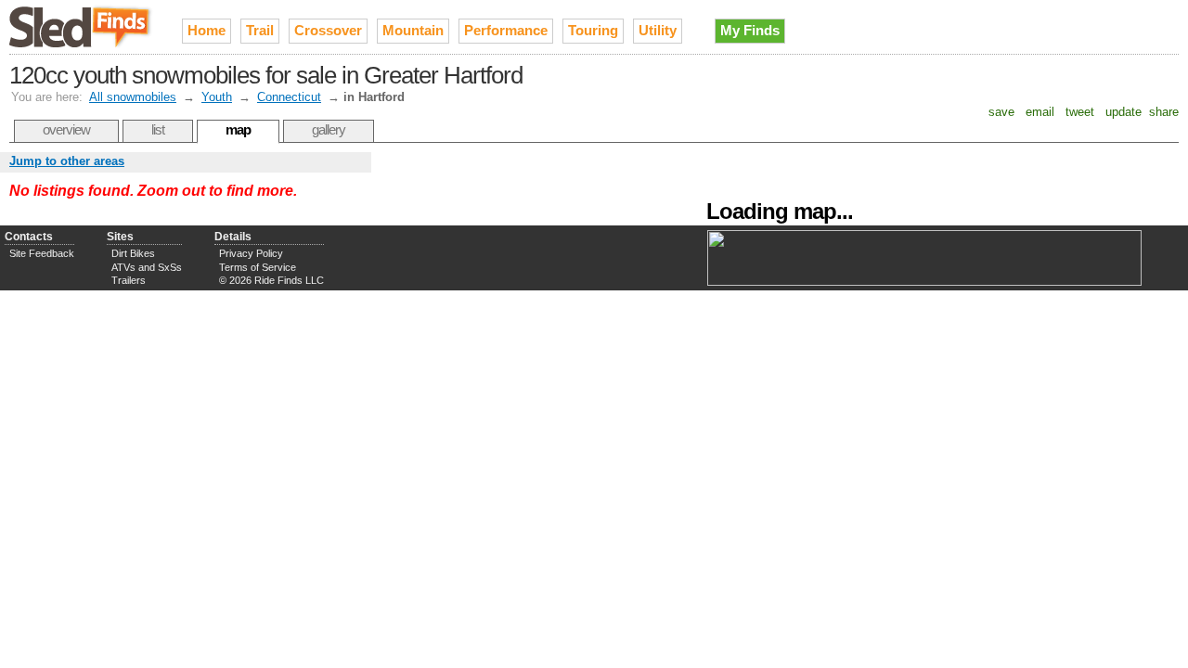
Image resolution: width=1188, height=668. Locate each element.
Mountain (413, 30)
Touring (593, 30)
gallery (328, 129)
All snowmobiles (132, 97)
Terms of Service (257, 267)
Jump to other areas (66, 161)
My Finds (750, 30)
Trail (260, 30)
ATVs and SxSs (146, 267)
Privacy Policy (251, 253)
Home (206, 30)
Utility (658, 30)
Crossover (328, 30)
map (238, 129)
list (157, 129)
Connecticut (289, 97)
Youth (216, 97)
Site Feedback (41, 253)
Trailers (128, 280)
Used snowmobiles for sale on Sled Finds (81, 27)
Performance (506, 30)
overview (66, 129)
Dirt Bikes (133, 253)
